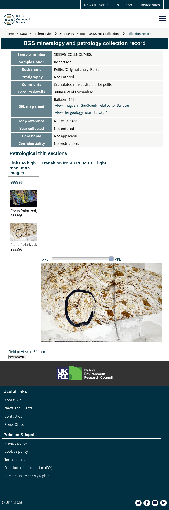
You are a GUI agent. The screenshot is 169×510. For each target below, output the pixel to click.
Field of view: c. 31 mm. (27, 351)
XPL (45, 259)
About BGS (13, 400)
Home (9, 34)
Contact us (13, 416)
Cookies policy (16, 451)
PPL (118, 259)
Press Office (14, 424)
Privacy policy (15, 443)
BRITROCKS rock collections (100, 34)
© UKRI (12, 502)
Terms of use (15, 459)
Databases (66, 34)
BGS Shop (124, 4)
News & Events (96, 4)
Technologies (42, 34)
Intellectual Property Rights (27, 475)
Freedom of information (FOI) (28, 467)
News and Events (18, 408)
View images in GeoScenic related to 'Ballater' (92, 105)
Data (23, 34)
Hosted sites (149, 4)
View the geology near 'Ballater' (81, 112)
